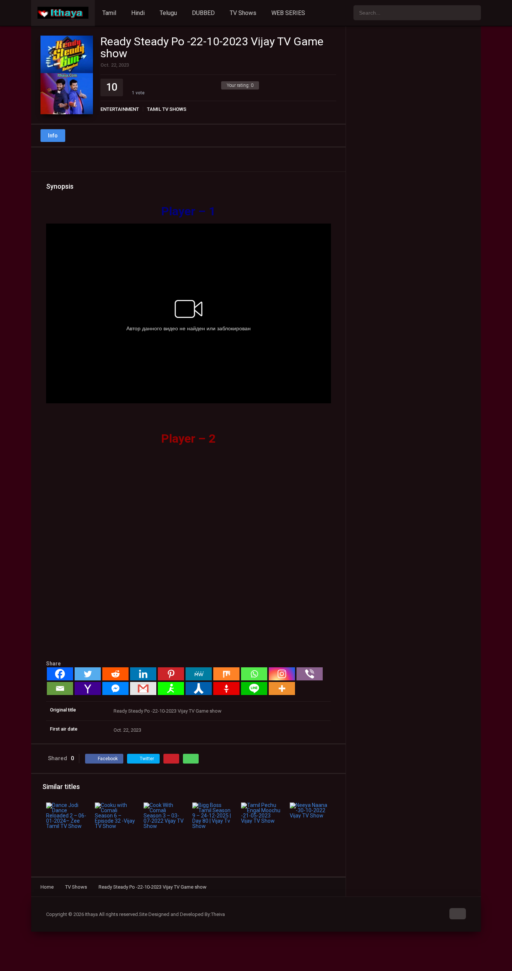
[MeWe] (199, 673)
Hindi (138, 12)
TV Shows (243, 12)
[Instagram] (282, 673)
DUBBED (203, 12)
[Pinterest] (171, 673)
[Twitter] (88, 673)
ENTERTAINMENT (119, 109)
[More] (282, 688)
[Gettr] (226, 688)
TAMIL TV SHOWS (166, 109)
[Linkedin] (143, 673)
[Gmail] (143, 688)
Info (53, 136)
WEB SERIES (288, 12)
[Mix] (226, 673)
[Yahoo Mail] (88, 688)
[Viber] (309, 673)
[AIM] (171, 688)
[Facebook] (60, 673)
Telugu (168, 12)
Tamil (109, 12)
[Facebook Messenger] (115, 688)
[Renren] (199, 688)
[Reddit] (115, 673)
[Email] (60, 688)
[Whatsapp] (254, 673)
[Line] (254, 688)
